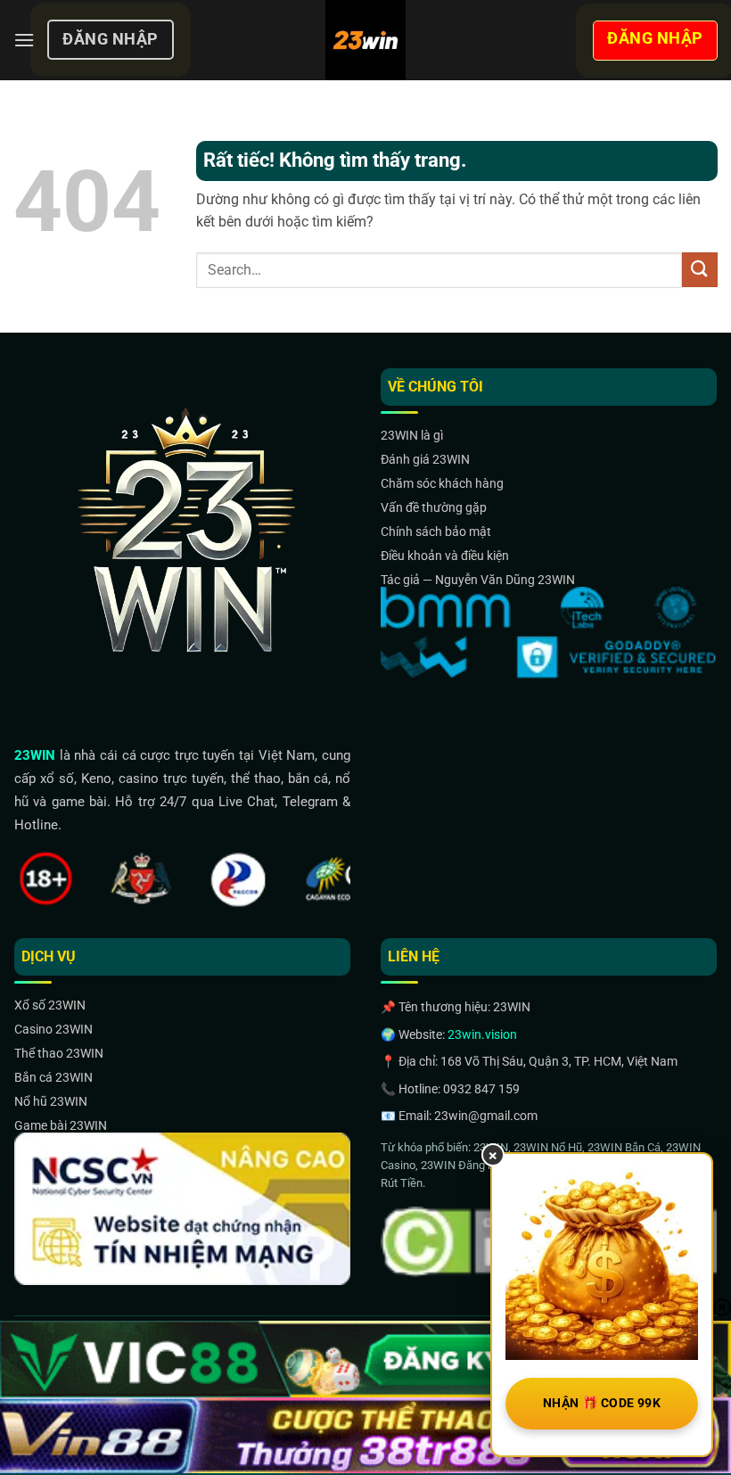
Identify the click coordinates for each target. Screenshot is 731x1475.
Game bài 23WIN (60, 1125)
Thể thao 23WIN (58, 1053)
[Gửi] (700, 269)
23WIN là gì (412, 435)
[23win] (365, 40)
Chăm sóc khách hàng (442, 483)
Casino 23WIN (53, 1029)
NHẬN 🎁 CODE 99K (602, 1403)
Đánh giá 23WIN (425, 459)
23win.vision (482, 1034)
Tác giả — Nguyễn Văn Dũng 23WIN (478, 580)
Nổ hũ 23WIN (50, 1101)
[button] (24, 40)
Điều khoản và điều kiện (445, 555)
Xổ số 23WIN (50, 1005)
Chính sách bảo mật (436, 531)
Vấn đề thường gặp (434, 507)
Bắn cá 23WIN (53, 1077)
